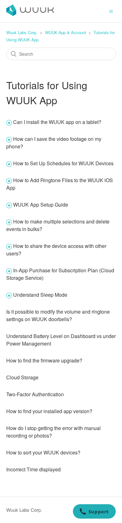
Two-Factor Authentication (35, 394)
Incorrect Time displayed (33, 469)
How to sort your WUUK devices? (43, 452)
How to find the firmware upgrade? (44, 360)
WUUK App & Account (65, 32)
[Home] (30, 14)
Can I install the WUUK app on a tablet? (57, 122)
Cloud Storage (22, 377)
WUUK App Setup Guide (40, 204)
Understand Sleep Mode (40, 294)
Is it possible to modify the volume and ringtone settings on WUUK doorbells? (58, 315)
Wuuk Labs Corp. (22, 32)
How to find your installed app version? (49, 411)
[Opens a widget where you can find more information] (94, 512)
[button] (111, 11)
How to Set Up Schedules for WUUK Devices (63, 163)
